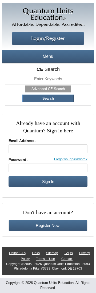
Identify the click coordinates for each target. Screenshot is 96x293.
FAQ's (69, 253)
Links (36, 253)
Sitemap (52, 253)
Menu (48, 56)
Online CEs (17, 253)
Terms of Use (45, 259)
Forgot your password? (70, 159)
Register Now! (48, 225)
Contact (67, 259)
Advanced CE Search (48, 89)
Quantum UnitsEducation (48, 17)
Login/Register (48, 38)
